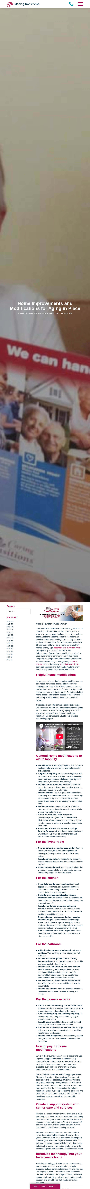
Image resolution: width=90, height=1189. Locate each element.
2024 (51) (10, 627)
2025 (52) (10, 624)
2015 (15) (10, 651)
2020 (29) (10, 638)
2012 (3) (10, 660)
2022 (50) (10, 632)
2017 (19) (10, 646)
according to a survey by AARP (67, 648)
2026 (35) (10, 621)
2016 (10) (10, 649)
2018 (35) (10, 643)
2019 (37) (10, 640)
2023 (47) (10, 629)
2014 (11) (10, 654)
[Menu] (80, 4)
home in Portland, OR (69, 664)
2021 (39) (10, 635)
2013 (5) (10, 657)
